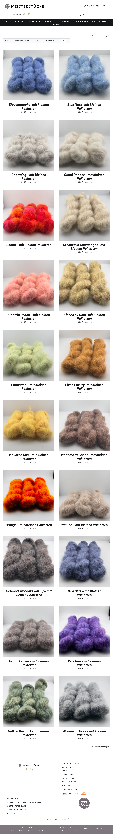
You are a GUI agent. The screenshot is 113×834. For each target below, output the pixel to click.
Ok (102, 828)
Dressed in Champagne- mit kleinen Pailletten (84, 247)
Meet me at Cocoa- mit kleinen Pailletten (84, 457)
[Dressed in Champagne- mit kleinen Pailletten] (84, 191)
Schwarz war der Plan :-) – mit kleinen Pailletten (29, 593)
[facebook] (24, 14)
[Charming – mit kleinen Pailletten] (28, 121)
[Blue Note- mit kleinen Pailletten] (84, 51)
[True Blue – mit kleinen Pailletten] (84, 537)
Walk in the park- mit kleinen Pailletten (29, 733)
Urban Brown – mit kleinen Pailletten (29, 663)
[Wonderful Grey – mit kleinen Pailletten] (84, 677)
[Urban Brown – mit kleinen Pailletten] (28, 607)
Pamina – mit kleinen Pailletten (84, 525)
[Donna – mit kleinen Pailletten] (28, 191)
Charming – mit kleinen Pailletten (28, 177)
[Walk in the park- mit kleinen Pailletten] (28, 677)
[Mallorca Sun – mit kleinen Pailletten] (28, 401)
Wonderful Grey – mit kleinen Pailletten (84, 733)
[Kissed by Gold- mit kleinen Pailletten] (84, 261)
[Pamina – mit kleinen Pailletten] (84, 471)
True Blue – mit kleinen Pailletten (84, 593)
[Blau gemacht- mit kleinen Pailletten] (28, 51)
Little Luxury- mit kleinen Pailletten (84, 387)
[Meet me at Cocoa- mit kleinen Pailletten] (84, 401)
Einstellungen (90, 828)
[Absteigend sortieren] (37, 40)
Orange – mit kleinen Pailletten (29, 525)
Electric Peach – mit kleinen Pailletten (29, 317)
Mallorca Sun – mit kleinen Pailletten (29, 457)
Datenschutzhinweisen (69, 831)
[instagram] (29, 14)
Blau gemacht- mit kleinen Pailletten (29, 106)
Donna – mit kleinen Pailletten (28, 245)
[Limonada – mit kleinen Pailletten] (28, 331)
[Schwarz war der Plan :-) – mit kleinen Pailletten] (28, 537)
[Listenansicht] (68, 41)
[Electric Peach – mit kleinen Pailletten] (28, 261)
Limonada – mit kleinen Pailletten (28, 387)
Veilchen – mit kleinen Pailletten (84, 663)
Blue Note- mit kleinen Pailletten (84, 106)
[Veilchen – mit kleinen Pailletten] (84, 607)
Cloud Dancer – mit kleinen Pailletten (84, 177)
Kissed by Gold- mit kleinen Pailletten (84, 317)
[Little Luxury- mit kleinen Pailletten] (84, 331)
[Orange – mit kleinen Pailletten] (28, 471)
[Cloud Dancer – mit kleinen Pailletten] (84, 121)
